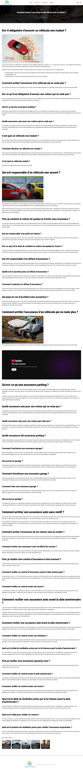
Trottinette (44, 2)
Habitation (37, 2)
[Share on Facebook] (36, 17)
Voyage (51, 2)
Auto (30, 2)
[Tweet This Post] (39, 17)
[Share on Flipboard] (41, 17)
